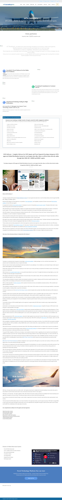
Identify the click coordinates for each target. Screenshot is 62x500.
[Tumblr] (48, 498)
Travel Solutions (40, 4)
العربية (57, 1)
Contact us (53, 4)
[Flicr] (52, 498)
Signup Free (53, 1)
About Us (18, 487)
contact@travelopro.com (55, 487)
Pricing (49, 4)
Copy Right (43, 489)
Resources (45, 4)
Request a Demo (46, 1)
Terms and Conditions (44, 487)
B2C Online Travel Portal (28, 337)
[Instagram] (54, 498)
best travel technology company (21, 290)
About (24, 4)
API (35, 4)
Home (21, 4)
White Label (32, 4)
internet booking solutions (28, 230)
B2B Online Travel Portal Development (10, 340)
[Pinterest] (50, 498)
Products (27, 4)
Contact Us (19, 489)
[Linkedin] (58, 498)
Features (41, 1)
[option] (7, 41)
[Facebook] (43, 498)
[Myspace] (56, 498)
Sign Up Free (31, 478)
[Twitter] (46, 498)
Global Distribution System (22, 197)
